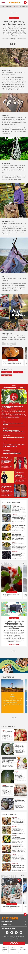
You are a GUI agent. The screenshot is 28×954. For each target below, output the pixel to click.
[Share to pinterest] (15, 44)
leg (18, 372)
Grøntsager (6, 435)
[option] (12, 356)
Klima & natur (9, 6)
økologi (5, 428)
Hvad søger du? (6, 921)
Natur (15, 6)
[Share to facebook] (11, 44)
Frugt (4, 421)
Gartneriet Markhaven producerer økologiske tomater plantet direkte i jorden (13, 431)
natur (14, 18)
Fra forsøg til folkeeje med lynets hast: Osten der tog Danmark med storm (14, 445)
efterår (6, 375)
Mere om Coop (6, 925)
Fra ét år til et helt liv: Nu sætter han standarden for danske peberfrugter (12, 452)
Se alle (22, 563)
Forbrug (2, 6)
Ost (4, 443)
